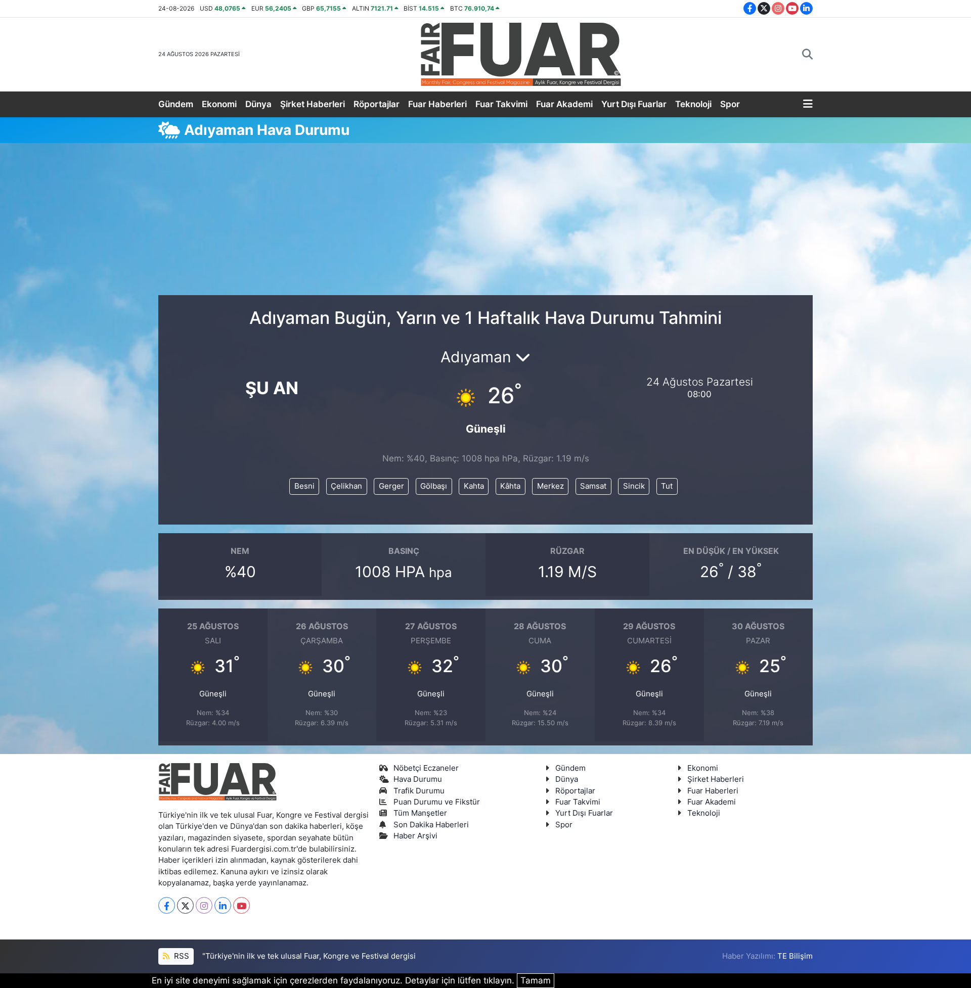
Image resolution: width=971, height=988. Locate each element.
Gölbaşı (433, 486)
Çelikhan (346, 486)
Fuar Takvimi (501, 104)
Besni (304, 486)
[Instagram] (204, 905)
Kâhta (510, 486)
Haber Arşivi (415, 835)
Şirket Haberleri (312, 104)
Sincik (634, 486)
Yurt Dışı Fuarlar (634, 104)
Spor (730, 104)
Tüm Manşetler (420, 813)
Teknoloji (693, 104)
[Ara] (807, 54)
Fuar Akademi (564, 104)
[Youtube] (241, 905)
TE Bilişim (795, 956)
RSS (180, 956)
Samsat (593, 486)
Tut (667, 486)
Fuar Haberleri (437, 104)
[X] (185, 905)
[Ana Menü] (808, 104)
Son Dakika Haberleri (431, 824)
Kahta (474, 486)
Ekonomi (219, 104)
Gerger (391, 486)
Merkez (550, 486)
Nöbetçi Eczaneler (426, 768)
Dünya (258, 104)
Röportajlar (377, 104)
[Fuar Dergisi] (521, 53)
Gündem (175, 104)
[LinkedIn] (222, 905)
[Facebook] (166, 905)
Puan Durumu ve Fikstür (436, 802)
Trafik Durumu (419, 790)
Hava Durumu (417, 779)
